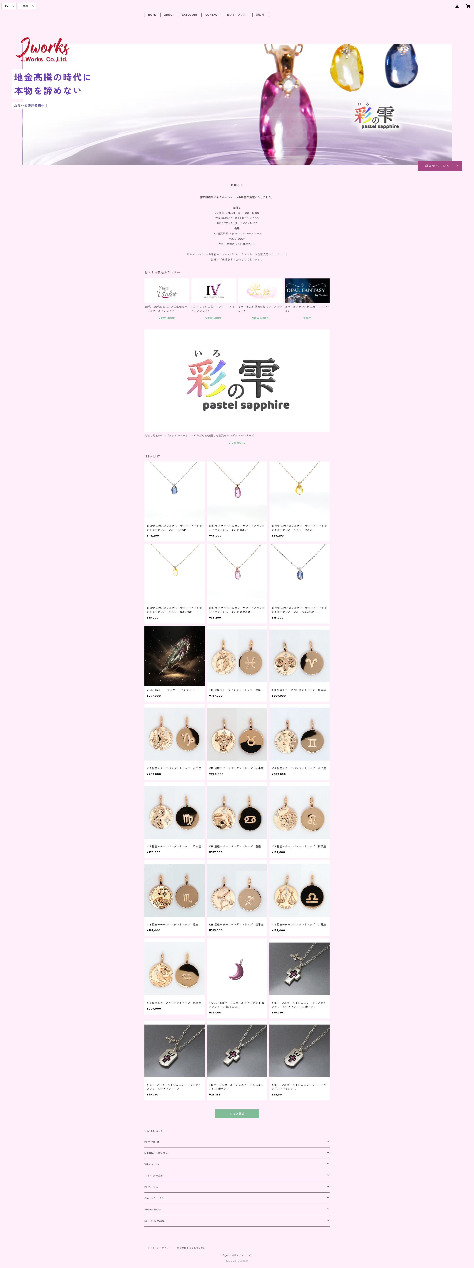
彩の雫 (260, 14)
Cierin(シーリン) (155, 1198)
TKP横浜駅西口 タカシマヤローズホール (237, 233)
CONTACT (212, 14)
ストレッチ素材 (154, 1175)
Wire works (152, 1164)
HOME (152, 14)
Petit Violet (151, 1141)
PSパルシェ (151, 1187)
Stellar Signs (152, 1209)
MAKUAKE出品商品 (156, 1153)
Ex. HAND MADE (154, 1220)
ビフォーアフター (237, 14)
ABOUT (169, 14)
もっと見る (237, 1114)
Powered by (233, 1261)
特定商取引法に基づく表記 (191, 1248)
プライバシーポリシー (159, 1248)
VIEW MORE (166, 318)
